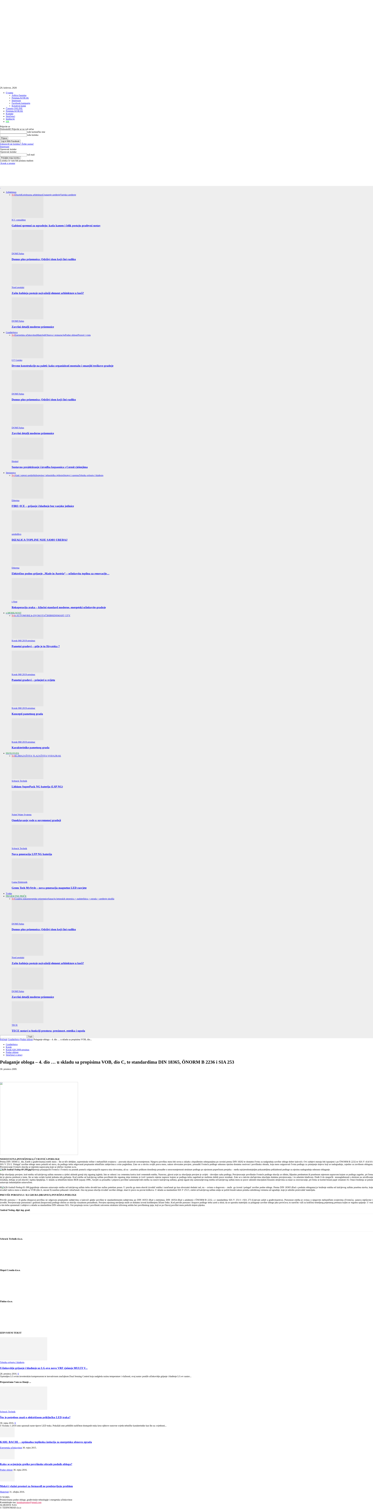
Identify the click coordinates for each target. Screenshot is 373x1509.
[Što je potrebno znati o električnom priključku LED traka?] (23, 1409)
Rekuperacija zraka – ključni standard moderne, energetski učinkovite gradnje (59, 607)
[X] (15, 1073)
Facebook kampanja (21, 103)
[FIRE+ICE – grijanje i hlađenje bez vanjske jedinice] (27, 498)
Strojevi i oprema (71, 475)
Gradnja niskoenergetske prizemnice (31, 898)
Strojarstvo (11, 472)
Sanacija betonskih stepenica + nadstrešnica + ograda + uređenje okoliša (81, 898)
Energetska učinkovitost (26, 335)
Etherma (15, 500)
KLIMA (18, 756)
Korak (9, 1047)
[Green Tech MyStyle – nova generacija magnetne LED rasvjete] (27, 879)
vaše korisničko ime (36, 132)
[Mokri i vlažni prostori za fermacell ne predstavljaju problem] (7, 1480)
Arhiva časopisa (19, 95)
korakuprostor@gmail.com (29, 1502)
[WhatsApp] (36, 1073)
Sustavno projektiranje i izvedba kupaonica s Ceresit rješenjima (50, 467)
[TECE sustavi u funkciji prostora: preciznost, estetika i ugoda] (27, 1022)
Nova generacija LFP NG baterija (32, 854)
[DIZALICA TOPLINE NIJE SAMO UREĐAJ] (27, 531)
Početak (3, 1039)
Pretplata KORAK (20, 98)
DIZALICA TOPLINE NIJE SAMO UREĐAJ (39, 539)
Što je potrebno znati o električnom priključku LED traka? (35, 1417)
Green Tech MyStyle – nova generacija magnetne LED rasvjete (49, 887)
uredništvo (16, 534)
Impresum (16, 100)
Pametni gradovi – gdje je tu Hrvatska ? (36, 646)
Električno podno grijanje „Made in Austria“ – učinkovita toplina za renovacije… (60, 573)
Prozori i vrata (84, 335)
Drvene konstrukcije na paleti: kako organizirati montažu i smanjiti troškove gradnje (62, 365)
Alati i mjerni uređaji (24, 475)
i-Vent (14, 601)
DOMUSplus (18, 253)
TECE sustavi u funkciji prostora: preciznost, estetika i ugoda (48, 1030)
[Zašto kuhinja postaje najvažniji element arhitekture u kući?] (27, 285)
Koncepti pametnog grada (27, 713)
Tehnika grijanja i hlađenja (91, 475)
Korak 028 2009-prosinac (17, 1049)
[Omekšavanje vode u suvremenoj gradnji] (27, 812)
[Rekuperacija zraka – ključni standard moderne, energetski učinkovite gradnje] (27, 599)
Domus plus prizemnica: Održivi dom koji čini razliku (44, 259)
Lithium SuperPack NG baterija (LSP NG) (37, 786)
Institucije (10, 119)
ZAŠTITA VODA (45, 756)
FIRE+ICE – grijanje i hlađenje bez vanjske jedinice (43, 506)
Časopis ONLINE (14, 108)
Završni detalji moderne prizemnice (33, 326)
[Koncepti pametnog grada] (27, 705)
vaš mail (31, 154)
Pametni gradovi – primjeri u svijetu (33, 680)
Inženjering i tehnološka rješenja (48, 475)
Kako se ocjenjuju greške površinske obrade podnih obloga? (36, 1464)
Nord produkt (18, 287)
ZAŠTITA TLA (29, 756)
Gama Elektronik (19, 882)
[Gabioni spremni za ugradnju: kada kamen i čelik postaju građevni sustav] (27, 217)
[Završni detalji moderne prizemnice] (27, 318)
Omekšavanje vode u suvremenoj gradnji (36, 820)
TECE (15, 1025)
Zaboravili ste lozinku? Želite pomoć (17, 144)
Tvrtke (9, 893)
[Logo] (0, 187)
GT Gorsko (17, 360)
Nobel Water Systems (21, 814)
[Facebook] (5, 1073)
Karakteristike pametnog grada (30, 747)
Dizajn (18, 195)
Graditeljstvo (12, 332)
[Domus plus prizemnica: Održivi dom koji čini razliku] (27, 251)
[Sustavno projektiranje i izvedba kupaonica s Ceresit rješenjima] (27, 458)
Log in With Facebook (10, 141)
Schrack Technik (19, 781)
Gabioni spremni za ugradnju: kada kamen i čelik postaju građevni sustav (56, 225)
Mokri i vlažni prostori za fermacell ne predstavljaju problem (36, 1486)
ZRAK (57, 756)
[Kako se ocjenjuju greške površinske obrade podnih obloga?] (7, 1458)
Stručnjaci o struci (14, 1055)
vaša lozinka (32, 135)
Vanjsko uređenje (68, 195)
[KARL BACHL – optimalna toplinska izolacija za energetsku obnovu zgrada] (7, 1436)
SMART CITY (63, 615)
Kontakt (9, 113)
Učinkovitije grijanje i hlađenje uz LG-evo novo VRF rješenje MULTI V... (44, 1368)
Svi (13, 195)
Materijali (41, 335)
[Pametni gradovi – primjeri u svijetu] (27, 672)
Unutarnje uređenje (51, 195)
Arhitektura (11, 192)
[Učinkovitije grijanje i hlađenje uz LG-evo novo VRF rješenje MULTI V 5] (23, 1359)
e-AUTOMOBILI (23, 615)
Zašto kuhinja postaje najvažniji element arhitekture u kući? (48, 293)
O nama (9, 92)
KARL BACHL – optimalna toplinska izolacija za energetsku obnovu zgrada (46, 1442)
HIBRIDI (51, 615)
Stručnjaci (10, 116)
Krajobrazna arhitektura (32, 195)
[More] (47, 1073)
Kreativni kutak (19, 106)
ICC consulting (19, 220)
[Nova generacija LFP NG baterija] (27, 846)
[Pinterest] (26, 1073)
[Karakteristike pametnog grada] (27, 739)
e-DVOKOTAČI (39, 615)
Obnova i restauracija (55, 335)
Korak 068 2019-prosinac (23, 640)
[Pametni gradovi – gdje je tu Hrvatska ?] (27, 638)
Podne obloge (71, 335)
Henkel (15, 461)
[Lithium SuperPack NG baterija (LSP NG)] (27, 778)
